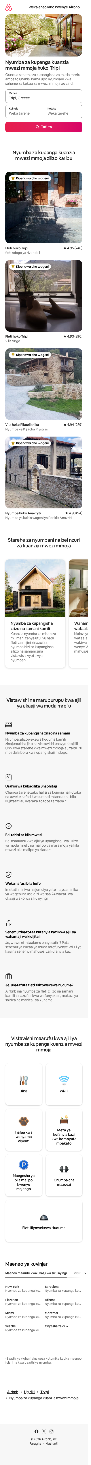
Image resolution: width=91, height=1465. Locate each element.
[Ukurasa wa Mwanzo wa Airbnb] (8, 7)
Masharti (52, 1444)
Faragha (35, 1444)
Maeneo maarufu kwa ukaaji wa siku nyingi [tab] (36, 1273)
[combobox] (44, 98)
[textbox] (24, 113)
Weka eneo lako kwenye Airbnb (54, 7)
